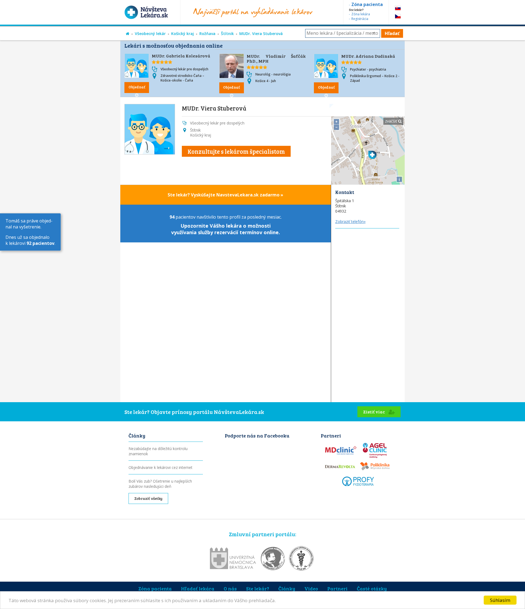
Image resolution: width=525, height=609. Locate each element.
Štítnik (227, 33)
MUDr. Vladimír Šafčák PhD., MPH (276, 58)
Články (286, 588)
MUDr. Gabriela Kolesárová (181, 56)
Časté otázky (372, 588)
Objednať (137, 86)
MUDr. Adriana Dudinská (368, 56)
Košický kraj (182, 33)
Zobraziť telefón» (350, 221)
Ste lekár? (257, 588)
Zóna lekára (360, 14)
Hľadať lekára (197, 588)
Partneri (337, 588)
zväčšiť (391, 121)
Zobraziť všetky (148, 498)
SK (398, 8)
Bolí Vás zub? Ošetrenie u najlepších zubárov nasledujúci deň (160, 483)
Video (311, 588)
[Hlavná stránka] (127, 33)
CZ (398, 16)
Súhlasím (500, 600)
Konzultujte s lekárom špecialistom (236, 151)
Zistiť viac (374, 411)
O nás (230, 588)
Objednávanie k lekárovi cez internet (160, 467)
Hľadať (392, 33)
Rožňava (207, 33)
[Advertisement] (368, 310)
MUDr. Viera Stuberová (261, 33)
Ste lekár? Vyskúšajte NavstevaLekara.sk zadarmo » (225, 195)
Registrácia (359, 18)
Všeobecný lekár (150, 33)
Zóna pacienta (155, 588)
